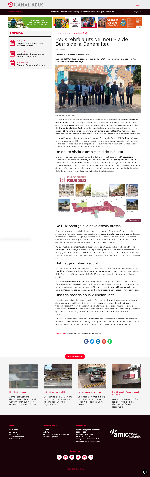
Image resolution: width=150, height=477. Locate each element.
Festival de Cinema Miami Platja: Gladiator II (30, 55)
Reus (100, 333)
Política (86, 33)
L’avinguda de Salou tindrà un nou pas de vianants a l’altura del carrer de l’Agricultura (58, 401)
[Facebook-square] (65, 457)
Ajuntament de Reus (72, 333)
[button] (86, 341)
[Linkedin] (84, 457)
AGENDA (16, 33)
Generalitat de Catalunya (89, 333)
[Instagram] (59, 457)
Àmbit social (118, 392)
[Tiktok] (78, 457)
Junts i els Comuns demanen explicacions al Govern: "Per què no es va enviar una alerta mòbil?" (83, 12)
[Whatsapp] (90, 457)
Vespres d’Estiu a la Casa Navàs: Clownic (30, 44)
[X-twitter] (71, 457)
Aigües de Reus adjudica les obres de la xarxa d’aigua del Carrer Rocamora (125, 403)
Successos (21, 392)
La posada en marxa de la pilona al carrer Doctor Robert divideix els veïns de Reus (91, 401)
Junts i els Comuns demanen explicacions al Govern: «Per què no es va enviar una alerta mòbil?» (23, 401)
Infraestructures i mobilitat (69, 33)
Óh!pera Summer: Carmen (31, 65)
